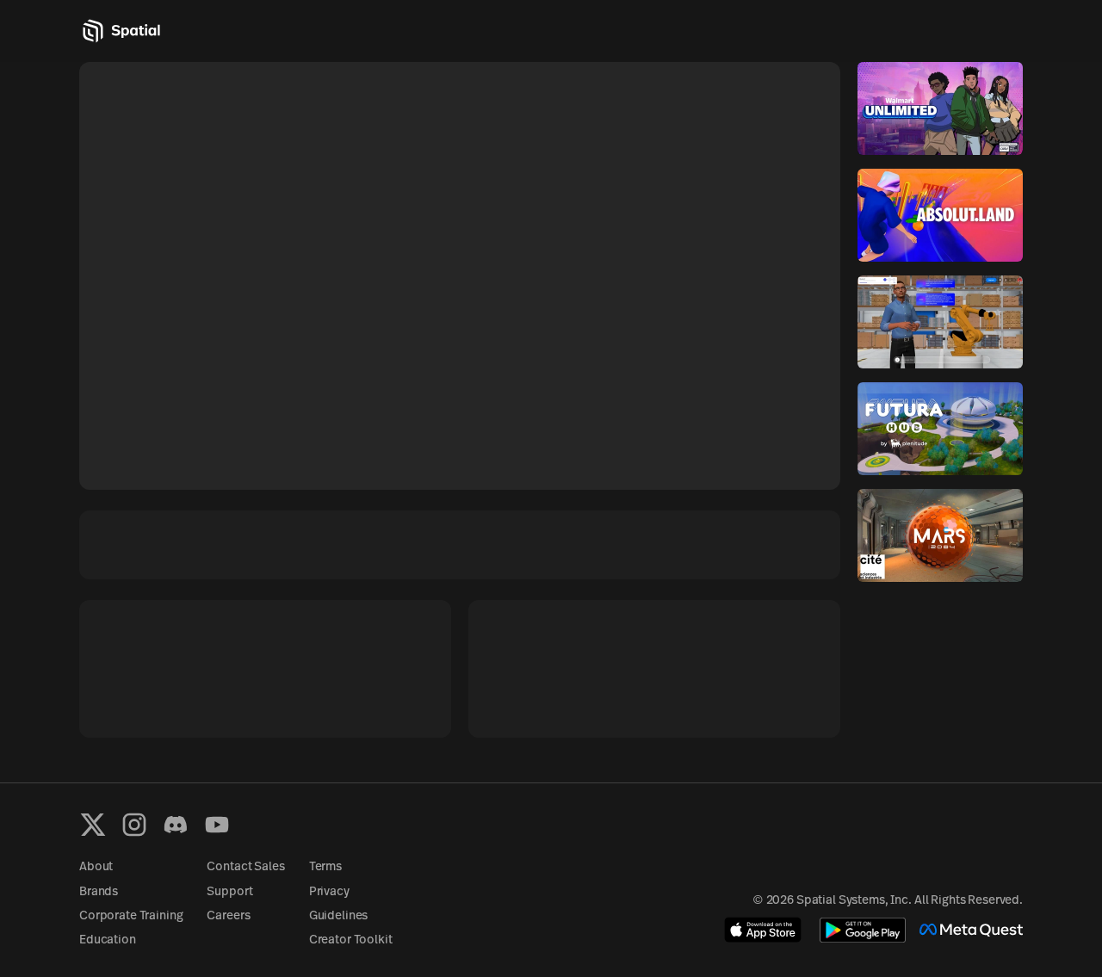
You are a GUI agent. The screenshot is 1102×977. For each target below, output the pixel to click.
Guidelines (338, 916)
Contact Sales (245, 867)
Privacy (329, 892)
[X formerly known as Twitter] (93, 824)
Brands (98, 892)
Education (107, 940)
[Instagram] (134, 824)
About (96, 867)
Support (229, 892)
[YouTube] (217, 824)
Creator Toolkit (351, 940)
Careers (228, 916)
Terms (325, 867)
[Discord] (175, 824)
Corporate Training (131, 916)
